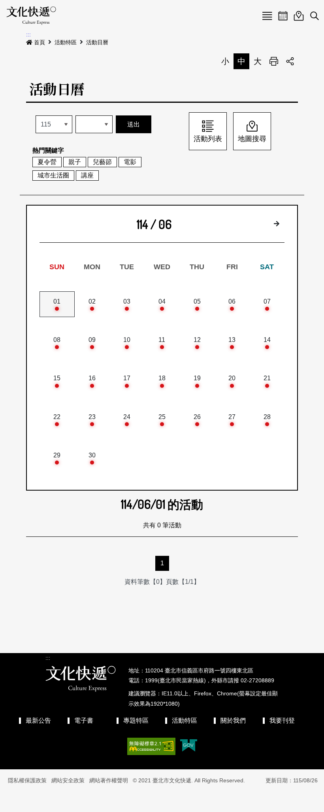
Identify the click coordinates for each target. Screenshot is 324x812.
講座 (87, 175)
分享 (290, 61)
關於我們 (233, 720)
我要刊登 (282, 720)
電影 (130, 162)
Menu (267, 16)
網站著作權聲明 (108, 780)
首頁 (39, 42)
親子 (74, 162)
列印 (274, 61)
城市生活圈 (53, 175)
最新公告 (38, 720)
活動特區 (66, 42)
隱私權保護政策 (27, 780)
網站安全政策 (68, 780)
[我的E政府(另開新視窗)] (188, 746)
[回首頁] (31, 15)
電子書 (83, 720)
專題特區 (136, 720)
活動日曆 (97, 42)
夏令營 (47, 162)
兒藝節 (102, 162)
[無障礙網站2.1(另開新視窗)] (151, 746)
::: (28, 34)
